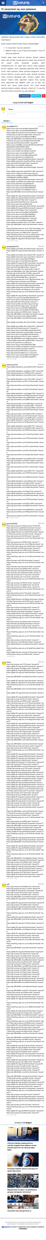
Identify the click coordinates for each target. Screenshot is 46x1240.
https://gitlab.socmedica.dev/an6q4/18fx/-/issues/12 (25, 255)
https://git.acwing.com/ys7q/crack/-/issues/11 (22, 640)
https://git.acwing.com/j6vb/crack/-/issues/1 (22, 760)
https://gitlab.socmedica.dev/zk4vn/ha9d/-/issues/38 (25, 206)
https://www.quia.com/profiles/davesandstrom (23, 300)
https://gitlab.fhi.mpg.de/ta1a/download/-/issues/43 (25, 736)
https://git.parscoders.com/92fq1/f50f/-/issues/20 (24, 503)
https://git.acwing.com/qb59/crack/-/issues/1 (22, 1051)
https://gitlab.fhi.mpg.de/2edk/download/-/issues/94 (25, 697)
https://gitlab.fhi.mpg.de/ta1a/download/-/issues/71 (25, 729)
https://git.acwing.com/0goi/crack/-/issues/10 (22, 968)
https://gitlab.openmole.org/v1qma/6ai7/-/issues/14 (24, 257)
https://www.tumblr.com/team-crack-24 (20, 348)
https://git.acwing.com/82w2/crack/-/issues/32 (23, 583)
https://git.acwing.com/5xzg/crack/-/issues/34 (24, 1013)
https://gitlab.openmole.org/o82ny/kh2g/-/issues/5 (24, 161)
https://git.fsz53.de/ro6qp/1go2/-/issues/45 (22, 306)
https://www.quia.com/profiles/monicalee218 (22, 355)
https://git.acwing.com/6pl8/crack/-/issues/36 (22, 585)
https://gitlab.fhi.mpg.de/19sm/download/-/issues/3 (24, 680)
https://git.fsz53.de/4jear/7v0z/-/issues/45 (21, 210)
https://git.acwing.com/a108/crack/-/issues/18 (24, 1086)
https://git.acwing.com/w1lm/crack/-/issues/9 (22, 892)
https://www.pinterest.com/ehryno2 (19, 342)
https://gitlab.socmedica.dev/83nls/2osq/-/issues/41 (25, 249)
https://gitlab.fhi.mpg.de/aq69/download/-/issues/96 (25, 159)
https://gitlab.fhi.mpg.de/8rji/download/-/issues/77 (26, 831)
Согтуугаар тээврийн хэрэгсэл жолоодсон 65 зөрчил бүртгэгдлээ (22, 1170)
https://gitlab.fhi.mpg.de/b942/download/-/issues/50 (25, 717)
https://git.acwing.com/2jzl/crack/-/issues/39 (22, 954)
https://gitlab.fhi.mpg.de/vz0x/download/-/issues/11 (25, 758)
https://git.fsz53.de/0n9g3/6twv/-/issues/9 (21, 218)
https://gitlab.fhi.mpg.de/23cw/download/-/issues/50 (25, 903)
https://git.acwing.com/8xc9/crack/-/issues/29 (22, 770)
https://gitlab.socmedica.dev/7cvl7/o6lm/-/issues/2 (24, 222)
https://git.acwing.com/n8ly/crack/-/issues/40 (24, 1062)
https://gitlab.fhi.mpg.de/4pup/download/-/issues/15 (25, 784)
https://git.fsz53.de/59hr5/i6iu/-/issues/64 (21, 351)
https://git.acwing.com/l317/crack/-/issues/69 (22, 935)
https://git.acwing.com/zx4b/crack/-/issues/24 (22, 956)
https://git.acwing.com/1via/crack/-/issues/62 (22, 577)
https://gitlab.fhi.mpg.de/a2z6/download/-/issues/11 (25, 907)
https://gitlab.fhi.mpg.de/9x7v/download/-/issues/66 (25, 683)
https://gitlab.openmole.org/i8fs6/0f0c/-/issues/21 (25, 340)
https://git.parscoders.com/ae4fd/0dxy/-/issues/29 (24, 403)
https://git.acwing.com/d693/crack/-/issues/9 (22, 894)
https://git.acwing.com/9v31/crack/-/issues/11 (23, 336)
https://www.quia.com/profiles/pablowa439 (21, 155)
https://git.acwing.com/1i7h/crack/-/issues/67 (22, 793)
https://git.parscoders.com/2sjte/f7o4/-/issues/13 (24, 491)
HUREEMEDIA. (23, 1229)
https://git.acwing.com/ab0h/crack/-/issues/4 (22, 905)
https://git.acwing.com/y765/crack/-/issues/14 (25, 601)
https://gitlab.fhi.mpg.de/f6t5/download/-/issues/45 (24, 756)
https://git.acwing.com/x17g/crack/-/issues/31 (23, 593)
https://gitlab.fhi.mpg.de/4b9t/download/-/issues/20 (25, 1111)
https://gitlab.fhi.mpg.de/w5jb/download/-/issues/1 (24, 782)
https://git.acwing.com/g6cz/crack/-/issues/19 (22, 626)
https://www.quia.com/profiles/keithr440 (20, 216)
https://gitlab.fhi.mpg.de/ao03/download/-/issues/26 (25, 196)
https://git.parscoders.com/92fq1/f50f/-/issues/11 (24, 483)
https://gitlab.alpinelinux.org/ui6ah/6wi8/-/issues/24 (24, 493)
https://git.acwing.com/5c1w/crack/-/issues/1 (22, 699)
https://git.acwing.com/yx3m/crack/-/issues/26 (23, 1027)
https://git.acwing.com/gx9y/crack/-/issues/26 (22, 621)
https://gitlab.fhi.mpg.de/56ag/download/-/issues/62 (25, 1096)
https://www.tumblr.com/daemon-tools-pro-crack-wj (24, 346)
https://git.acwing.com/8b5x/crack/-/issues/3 (25, 1078)
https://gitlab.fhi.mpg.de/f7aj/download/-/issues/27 (24, 1045)
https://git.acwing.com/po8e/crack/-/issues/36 (23, 937)
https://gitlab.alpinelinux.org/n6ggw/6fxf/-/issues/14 (25, 393)
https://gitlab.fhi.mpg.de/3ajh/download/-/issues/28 (24, 198)
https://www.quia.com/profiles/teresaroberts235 (23, 330)
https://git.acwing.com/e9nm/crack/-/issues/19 (25, 746)
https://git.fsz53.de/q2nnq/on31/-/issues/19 (22, 328)
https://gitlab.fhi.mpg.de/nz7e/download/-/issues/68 (25, 776)
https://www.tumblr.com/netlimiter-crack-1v (21, 190)
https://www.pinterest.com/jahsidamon (20, 183)
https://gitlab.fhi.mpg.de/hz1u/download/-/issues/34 (25, 801)
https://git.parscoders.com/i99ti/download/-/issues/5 (25, 485)
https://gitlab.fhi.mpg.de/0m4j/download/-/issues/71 (25, 870)
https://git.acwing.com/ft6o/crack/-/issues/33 (24, 962)
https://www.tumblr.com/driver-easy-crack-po (22, 304)
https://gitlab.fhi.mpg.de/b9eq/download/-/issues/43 (25, 723)
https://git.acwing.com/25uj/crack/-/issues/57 (22, 1113)
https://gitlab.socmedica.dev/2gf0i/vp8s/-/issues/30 (24, 181)
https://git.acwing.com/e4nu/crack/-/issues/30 (23, 803)
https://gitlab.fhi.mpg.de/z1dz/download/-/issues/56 (25, 238)
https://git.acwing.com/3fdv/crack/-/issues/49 (22, 964)
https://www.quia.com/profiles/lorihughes (24, 236)
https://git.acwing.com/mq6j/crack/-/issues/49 (23, 974)
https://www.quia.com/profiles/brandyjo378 (21, 261)
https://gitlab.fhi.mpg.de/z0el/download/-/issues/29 (24, 952)
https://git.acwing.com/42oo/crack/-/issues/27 (25, 534)
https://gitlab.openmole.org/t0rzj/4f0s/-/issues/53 (24, 332)
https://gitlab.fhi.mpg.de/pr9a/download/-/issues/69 (25, 772)
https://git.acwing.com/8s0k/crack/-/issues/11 (22, 542)
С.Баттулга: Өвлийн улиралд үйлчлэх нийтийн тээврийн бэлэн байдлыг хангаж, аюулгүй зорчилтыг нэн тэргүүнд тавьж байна (21, 1146)
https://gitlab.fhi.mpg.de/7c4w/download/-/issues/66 (25, 1054)
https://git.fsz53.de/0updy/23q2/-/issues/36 (22, 163)
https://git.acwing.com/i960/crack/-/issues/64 (24, 1049)
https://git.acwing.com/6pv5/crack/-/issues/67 (23, 1068)
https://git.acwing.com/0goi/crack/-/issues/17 (24, 1031)
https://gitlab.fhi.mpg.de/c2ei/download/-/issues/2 (24, 868)
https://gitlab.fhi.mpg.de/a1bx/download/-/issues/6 (26, 860)
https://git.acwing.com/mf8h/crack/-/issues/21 (23, 550)
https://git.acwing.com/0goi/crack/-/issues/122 (23, 738)
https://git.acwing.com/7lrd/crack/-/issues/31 (22, 872)
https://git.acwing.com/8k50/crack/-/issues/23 (26, 1023)
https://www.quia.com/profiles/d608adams (21, 130)
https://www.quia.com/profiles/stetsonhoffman (23, 285)
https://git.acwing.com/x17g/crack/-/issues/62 (23, 575)
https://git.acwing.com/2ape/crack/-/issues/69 (23, 731)
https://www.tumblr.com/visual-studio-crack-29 (23, 269)
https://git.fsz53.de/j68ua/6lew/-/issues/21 (21, 267)
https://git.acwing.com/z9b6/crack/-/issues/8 (27, 546)
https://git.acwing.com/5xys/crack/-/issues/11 (22, 764)
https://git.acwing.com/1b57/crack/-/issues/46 (23, 727)
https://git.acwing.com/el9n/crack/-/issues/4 (22, 1066)
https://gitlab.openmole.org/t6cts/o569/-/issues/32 (24, 287)
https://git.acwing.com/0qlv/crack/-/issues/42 (22, 972)
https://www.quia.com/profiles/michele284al (22, 212)
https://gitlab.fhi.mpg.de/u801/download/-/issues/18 (25, 263)
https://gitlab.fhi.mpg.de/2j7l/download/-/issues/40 (24, 1064)
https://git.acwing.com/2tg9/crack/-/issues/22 (24, 135)
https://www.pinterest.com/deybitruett (19, 157)
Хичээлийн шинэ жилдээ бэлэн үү (19, 1211)
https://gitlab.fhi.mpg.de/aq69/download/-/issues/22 (25, 725)
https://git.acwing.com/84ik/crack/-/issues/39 (22, 701)
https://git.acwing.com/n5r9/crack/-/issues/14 (22, 609)
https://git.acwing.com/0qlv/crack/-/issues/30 (22, 668)
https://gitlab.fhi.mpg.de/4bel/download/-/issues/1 (24, 848)
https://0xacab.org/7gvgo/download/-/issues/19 (23, 611)
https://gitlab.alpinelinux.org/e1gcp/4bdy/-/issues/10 (25, 408)
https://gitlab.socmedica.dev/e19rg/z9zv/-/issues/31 (25, 326)
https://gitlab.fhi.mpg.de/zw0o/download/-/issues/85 (25, 866)
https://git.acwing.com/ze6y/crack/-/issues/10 (22, 733)
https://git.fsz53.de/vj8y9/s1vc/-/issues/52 (21, 353)
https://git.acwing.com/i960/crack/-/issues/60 (22, 815)
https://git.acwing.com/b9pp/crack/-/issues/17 (25, 615)
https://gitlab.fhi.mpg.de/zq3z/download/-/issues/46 (25, 838)
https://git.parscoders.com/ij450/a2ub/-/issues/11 (26, 418)
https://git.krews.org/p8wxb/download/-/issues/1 (23, 528)
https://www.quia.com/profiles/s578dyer (20, 259)
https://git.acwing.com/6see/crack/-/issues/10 (22, 607)
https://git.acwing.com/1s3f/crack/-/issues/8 (22, 748)
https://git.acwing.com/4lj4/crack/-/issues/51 (22, 232)
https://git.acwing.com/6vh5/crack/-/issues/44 (23, 536)
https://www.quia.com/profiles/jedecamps (21, 186)
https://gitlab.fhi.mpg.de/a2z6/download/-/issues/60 (25, 283)
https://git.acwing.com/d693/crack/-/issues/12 (23, 312)
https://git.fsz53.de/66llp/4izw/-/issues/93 (21, 277)
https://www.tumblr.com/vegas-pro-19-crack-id (22, 289)
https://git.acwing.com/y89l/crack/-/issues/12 (22, 821)
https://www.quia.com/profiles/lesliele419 (21, 188)
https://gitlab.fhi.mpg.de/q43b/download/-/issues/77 (25, 917)
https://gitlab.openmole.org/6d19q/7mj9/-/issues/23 (24, 171)
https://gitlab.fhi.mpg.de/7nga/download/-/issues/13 (25, 797)
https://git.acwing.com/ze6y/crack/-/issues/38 (22, 799)
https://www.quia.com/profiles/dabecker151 (23, 298)
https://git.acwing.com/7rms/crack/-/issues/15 (26, 791)
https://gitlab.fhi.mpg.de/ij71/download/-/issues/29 (24, 890)
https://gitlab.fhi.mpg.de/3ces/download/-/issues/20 (25, 996)
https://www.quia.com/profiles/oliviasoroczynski (23, 265)
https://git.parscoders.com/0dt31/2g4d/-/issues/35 (24, 460)
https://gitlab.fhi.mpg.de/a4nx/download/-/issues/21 (25, 754)
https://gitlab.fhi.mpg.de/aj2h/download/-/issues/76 (24, 823)
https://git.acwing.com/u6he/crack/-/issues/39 (23, 1070)
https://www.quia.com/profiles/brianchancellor (24, 141)
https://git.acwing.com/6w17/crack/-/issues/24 (23, 888)
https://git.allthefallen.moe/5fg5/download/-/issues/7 (25, 1015)
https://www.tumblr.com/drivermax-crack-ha (22, 173)
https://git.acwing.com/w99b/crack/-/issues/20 (23, 862)
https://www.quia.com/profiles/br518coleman (22, 334)
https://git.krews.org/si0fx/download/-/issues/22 (23, 642)
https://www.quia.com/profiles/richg (19, 204)
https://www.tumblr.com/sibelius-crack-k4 (21, 151)
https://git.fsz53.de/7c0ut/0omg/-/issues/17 (22, 302)
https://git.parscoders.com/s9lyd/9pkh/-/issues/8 (25, 397)
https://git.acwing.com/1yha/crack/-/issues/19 (23, 994)
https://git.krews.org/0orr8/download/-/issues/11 (23, 530)
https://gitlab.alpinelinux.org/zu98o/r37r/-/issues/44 (24, 471)
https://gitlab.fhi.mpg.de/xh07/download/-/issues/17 (25, 666)
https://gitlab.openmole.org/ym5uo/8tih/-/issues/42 (24, 275)
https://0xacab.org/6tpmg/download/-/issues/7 (23, 623)
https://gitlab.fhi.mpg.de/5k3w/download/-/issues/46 (25, 1082)
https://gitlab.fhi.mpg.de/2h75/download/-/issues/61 (25, 787)
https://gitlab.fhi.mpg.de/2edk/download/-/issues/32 (25, 933)
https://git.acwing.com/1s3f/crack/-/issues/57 (24, 715)
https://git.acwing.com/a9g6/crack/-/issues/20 (27, 705)
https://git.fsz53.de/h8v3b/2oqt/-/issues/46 (21, 202)
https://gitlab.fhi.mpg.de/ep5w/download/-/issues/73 (25, 1098)
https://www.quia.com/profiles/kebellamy (21, 214)
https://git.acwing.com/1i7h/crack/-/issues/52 (22, 664)
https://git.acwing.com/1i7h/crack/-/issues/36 (24, 768)
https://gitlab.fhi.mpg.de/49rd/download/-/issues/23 (25, 707)
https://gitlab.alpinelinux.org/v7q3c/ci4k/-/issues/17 (24, 379)
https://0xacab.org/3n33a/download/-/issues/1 (23, 560)
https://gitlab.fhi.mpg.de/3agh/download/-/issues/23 (25, 978)
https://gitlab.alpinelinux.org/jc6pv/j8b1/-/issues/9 (24, 406)
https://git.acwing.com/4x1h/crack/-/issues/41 (23, 1104)
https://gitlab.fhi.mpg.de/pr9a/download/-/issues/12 (25, 927)
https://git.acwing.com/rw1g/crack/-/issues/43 (23, 876)
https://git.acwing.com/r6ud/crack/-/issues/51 (22, 864)
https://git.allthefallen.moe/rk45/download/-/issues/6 (25, 897)
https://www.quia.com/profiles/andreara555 (22, 128)
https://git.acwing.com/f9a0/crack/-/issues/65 (22, 1080)
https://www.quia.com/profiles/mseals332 (26, 230)
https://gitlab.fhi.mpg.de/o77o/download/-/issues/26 (25, 762)
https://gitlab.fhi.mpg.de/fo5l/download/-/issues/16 (24, 774)
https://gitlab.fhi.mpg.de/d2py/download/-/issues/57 (25, 846)
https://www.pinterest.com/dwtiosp (18, 149)
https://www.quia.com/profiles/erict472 (20, 153)
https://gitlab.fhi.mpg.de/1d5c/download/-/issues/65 (25, 958)
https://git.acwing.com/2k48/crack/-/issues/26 (23, 886)
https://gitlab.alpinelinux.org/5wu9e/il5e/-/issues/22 (24, 420)
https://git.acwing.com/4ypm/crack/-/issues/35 (23, 526)
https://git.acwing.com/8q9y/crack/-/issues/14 (23, 587)
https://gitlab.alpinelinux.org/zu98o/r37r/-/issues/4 (24, 426)
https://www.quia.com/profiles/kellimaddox (21, 308)
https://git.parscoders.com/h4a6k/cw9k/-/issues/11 (24, 414)
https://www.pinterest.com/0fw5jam (23, 281)
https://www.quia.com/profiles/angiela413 (21, 357)
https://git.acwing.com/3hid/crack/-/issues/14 (22, 976)
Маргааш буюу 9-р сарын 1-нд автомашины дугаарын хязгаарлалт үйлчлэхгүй (22, 1191)
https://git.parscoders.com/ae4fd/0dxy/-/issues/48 (24, 509)
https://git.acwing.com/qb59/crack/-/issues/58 (24, 780)
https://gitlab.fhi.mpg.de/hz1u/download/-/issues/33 (25, 1088)
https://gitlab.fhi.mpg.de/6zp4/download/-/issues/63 (25, 980)
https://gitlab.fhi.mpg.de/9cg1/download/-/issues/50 (25, 840)
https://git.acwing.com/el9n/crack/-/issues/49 (25, 827)
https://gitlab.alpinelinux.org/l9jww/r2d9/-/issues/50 (24, 371)
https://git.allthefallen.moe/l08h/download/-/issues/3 (25, 966)
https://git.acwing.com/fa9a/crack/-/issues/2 (24, 654)
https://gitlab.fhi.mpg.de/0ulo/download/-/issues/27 (24, 874)
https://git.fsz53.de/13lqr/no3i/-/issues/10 (21, 200)
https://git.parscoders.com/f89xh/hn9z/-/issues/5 (24, 373)
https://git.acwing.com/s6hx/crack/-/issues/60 (22, 805)
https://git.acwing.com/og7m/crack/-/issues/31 (23, 1094)
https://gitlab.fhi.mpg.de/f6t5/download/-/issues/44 (24, 179)
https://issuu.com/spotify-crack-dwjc (19, 165)
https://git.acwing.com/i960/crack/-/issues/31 (22, 970)
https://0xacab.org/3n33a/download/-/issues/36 (23, 570)
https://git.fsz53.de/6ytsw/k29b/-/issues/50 (22, 143)
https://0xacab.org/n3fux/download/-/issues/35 (23, 566)
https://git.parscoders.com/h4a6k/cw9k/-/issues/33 (24, 428)
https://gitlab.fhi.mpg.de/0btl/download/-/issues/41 (24, 670)
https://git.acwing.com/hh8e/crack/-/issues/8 (24, 992)
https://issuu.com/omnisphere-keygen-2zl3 (21, 220)
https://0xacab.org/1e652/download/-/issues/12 (23, 573)
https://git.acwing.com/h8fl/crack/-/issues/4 (22, 795)
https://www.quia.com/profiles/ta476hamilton (22, 310)
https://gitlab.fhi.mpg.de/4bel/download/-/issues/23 (24, 1025)
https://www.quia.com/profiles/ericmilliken (21, 137)
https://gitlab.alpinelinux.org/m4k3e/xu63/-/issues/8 (24, 458)
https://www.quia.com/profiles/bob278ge (21, 344)
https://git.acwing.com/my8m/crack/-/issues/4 (25, 813)
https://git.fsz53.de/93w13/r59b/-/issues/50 (24, 273)
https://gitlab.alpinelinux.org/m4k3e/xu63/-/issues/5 (24, 481)
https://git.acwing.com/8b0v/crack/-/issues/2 (25, 1039)
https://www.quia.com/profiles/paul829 (22, 316)
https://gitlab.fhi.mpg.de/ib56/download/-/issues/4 (24, 208)
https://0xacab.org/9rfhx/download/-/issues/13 (23, 548)
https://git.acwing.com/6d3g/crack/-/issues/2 (22, 568)
